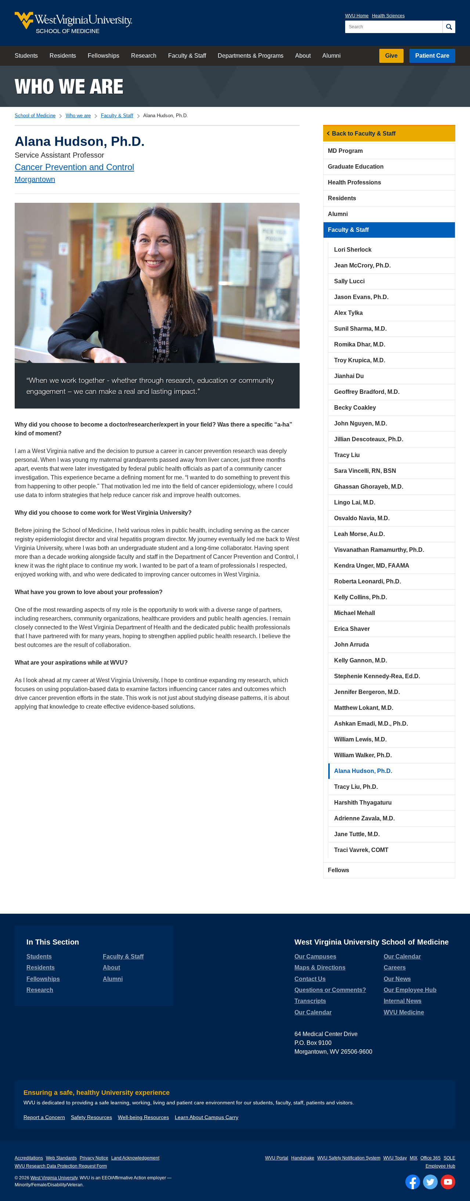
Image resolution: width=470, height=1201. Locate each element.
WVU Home (357, 16)
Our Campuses (315, 956)
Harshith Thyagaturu (363, 802)
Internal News (403, 1001)
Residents (63, 56)
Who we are (69, 86)
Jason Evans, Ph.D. (361, 297)
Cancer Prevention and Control (74, 167)
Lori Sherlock (353, 250)
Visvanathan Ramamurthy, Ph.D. (379, 550)
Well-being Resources (143, 1117)
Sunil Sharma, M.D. (360, 329)
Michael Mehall (354, 613)
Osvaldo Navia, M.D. (362, 518)
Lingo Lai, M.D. (354, 502)
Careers (395, 967)
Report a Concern (44, 1117)
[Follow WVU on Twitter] (430, 1182)
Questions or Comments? (330, 990)
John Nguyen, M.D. (360, 423)
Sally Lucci (349, 281)
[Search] (448, 27)
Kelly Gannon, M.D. (360, 660)
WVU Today (395, 1158)
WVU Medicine (404, 1012)
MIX (413, 1158)
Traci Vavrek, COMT (361, 850)
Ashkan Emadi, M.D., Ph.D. (371, 723)
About (303, 56)
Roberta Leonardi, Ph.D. (367, 581)
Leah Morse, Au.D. (359, 534)
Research (143, 56)
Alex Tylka (348, 313)
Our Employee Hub (410, 990)
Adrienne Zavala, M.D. (364, 818)
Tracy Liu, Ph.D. (356, 787)
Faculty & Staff (187, 56)
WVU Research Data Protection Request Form (61, 1166)
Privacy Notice (94, 1158)
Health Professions (354, 182)
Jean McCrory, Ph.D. (362, 265)
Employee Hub (440, 1166)
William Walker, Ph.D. (363, 755)
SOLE (449, 1158)
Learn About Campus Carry (206, 1117)
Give (391, 56)
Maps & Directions (320, 967)
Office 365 (430, 1158)
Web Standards (61, 1158)
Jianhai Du (349, 376)
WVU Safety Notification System (348, 1158)
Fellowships (103, 56)
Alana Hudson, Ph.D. (363, 771)
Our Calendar (313, 1012)
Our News (397, 979)
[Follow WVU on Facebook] (412, 1182)
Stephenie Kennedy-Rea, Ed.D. (377, 676)
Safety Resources (91, 1117)
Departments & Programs (250, 56)
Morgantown (35, 179)
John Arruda (351, 644)
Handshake (302, 1158)
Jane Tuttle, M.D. (357, 834)
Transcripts (310, 1001)
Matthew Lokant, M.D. (363, 708)
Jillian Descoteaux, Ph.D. (368, 439)
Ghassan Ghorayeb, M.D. (368, 486)
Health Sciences (388, 16)
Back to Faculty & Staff (363, 133)
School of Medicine (35, 115)
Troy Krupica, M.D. (359, 360)
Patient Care (432, 56)
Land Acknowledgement (135, 1158)
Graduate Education (356, 166)
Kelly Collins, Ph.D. (360, 597)
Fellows (338, 870)
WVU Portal (276, 1158)
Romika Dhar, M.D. (359, 344)
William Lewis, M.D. (360, 739)
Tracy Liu (347, 455)
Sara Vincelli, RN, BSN (365, 471)
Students (26, 56)
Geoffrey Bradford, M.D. (367, 392)
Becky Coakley (355, 407)
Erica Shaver (352, 629)
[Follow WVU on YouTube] (448, 1182)
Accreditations (29, 1158)
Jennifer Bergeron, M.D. (367, 692)
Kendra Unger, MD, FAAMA (371, 565)
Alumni (331, 56)
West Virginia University (53, 1177)
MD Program (345, 151)
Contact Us (310, 979)
